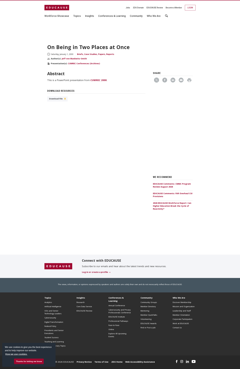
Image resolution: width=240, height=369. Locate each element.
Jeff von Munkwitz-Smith (74, 59)
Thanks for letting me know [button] (29, 361)
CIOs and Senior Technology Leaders (53, 312)
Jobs (128, 7)
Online (111, 329)
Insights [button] (89, 16)
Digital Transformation (53, 322)
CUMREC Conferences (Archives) (84, 63)
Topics (47, 298)
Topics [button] (77, 16)
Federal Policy (50, 326)
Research (81, 302)
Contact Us (177, 327)
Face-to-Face (113, 325)
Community (146, 298)
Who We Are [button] (154, 16)
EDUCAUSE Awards (149, 323)
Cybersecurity (50, 318)
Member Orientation (181, 315)
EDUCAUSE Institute (116, 317)
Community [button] (136, 16)
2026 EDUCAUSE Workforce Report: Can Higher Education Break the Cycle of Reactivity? (172, 206)
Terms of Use (101, 362)
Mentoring (145, 311)
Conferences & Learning (116, 299)
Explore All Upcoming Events (117, 335)
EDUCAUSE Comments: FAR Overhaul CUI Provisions (172, 195)
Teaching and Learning (54, 341)
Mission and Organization (184, 306)
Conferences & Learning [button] (112, 16)
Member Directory (148, 306)
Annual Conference (116, 305)
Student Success (51, 337)
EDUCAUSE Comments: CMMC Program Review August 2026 (172, 185)
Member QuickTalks (149, 315)
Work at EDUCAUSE (181, 323)
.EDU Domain (138, 7)
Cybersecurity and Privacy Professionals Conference (119, 311)
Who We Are (179, 298)
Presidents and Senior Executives (54, 332)
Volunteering (146, 319)
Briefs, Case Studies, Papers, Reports (95, 54)
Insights (81, 298)
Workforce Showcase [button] (56, 16)
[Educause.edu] (58, 266)
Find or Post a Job (148, 327)
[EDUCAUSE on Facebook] (176, 361)
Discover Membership (182, 302)
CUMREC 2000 (98, 81)
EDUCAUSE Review (155, 7)
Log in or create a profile (95, 272)
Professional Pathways (118, 321)
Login (190, 7)
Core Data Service (84, 306)
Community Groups (149, 302)
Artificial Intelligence (52, 306)
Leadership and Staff (182, 311)
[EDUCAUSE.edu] (56, 7)
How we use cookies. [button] (16, 354)
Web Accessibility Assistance (140, 362)
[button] (197, 362)
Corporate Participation (182, 319)
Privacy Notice (84, 362)
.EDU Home (116, 362)
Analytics (48, 302)
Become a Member (174, 7)
